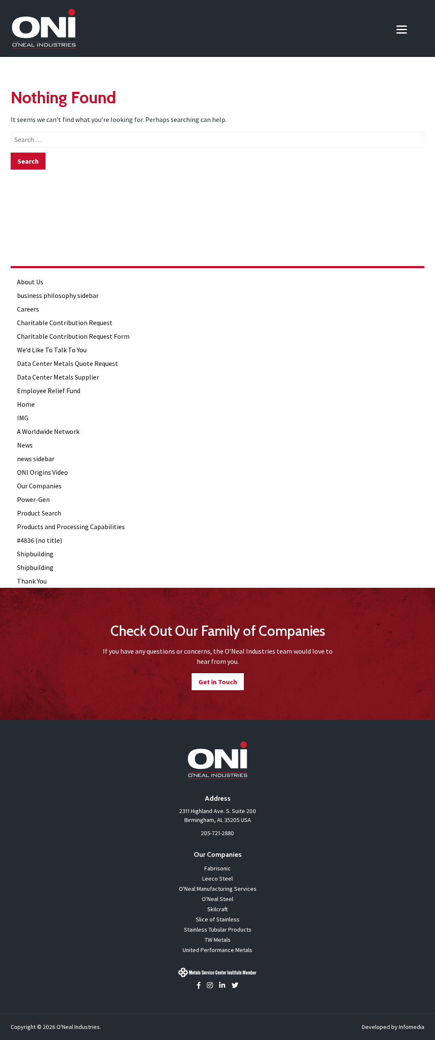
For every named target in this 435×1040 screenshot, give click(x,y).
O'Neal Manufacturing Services (218, 889)
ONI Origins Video (42, 472)
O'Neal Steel (217, 899)
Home (26, 404)
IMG (22, 418)
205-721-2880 (217, 833)
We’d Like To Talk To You (52, 350)
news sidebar (35, 458)
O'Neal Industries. (78, 1027)
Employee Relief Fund (48, 390)
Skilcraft (217, 909)
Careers (28, 309)
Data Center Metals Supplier (58, 377)
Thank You (32, 581)
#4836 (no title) (39, 540)
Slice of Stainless (218, 919)
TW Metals (218, 940)
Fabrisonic (217, 868)
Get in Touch (217, 681)
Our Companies (39, 486)
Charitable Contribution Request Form (73, 336)
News (25, 445)
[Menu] (401, 28)
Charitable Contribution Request (65, 322)
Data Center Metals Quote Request (67, 363)
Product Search (39, 513)
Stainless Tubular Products (217, 929)
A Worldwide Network (48, 431)
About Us (30, 282)
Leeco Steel (217, 878)
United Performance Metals (217, 950)
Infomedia (411, 1027)
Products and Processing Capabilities (71, 526)
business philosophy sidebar (58, 295)
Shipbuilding (35, 554)
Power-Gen (33, 499)
